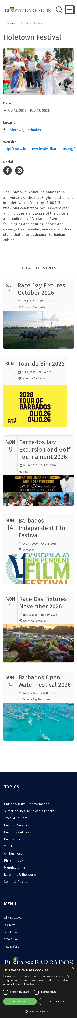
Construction (13, 846)
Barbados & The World (20, 874)
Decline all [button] (56, 1001)
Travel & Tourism (15, 818)
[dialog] (38, 991)
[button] (69, 9)
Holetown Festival (32, 23)
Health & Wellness (17, 832)
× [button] (72, 968)
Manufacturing (14, 867)
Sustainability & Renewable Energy (29, 811)
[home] (27, 9)
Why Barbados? (13, 917)
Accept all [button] (19, 1001)
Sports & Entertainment (21, 882)
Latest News (11, 932)
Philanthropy (13, 860)
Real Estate (12, 839)
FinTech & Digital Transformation (26, 804)
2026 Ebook (11, 939)
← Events (9, 23)
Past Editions (11, 946)
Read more (35, 984)
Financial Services (16, 825)
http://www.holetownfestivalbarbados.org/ (38, 149)
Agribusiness (13, 853)
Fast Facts (9, 925)
